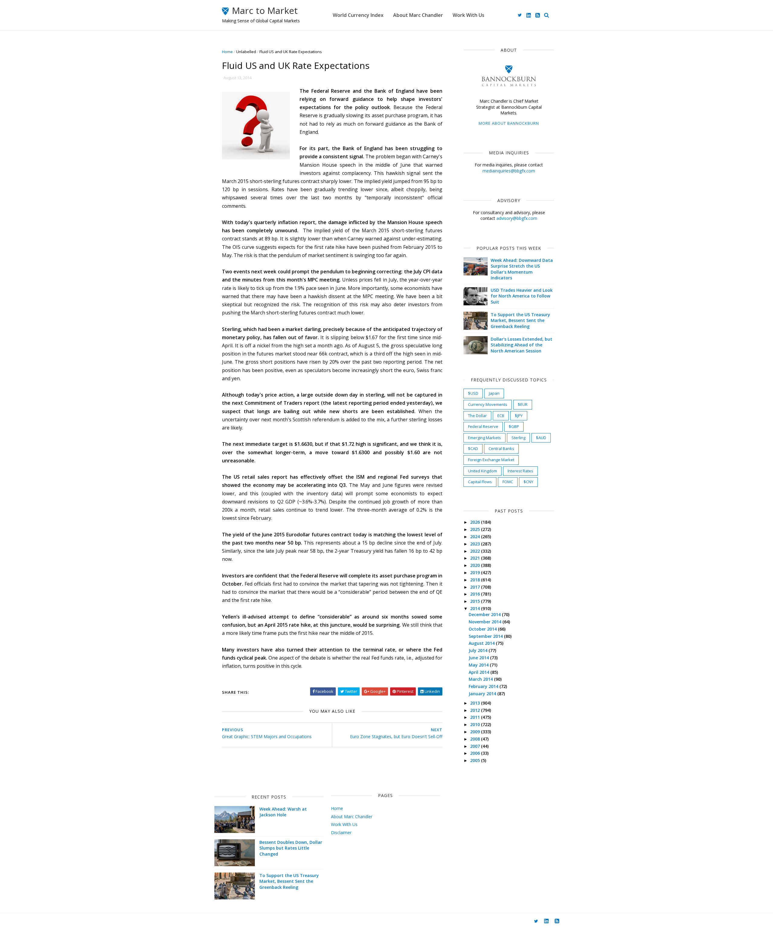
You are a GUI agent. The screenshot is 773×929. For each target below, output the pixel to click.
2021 (475, 558)
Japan (494, 393)
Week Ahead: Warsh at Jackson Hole (283, 812)
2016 (475, 594)
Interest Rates (520, 471)
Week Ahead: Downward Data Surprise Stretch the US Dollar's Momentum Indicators (522, 269)
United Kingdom (482, 471)
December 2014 (485, 614)
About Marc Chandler (418, 15)
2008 (475, 739)
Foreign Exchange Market (491, 459)
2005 (475, 760)
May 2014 (479, 665)
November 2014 (485, 622)
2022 (475, 551)
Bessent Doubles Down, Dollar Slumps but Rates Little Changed (290, 848)
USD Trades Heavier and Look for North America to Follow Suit (522, 296)
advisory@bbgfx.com (516, 218)
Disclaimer (341, 832)
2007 (475, 746)
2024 (475, 536)
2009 (475, 732)
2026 (475, 522)
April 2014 (479, 672)
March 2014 (481, 679)
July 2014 (479, 650)
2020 (475, 565)
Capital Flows (480, 481)
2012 (475, 710)
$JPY (519, 415)
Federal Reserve (483, 426)
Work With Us (468, 15)
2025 (475, 529)
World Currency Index (358, 15)
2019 (475, 572)
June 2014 (479, 658)
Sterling (518, 437)
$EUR (523, 404)
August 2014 (482, 643)
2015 (475, 601)
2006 (475, 753)
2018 (475, 580)
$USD (473, 393)
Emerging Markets (484, 437)
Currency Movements (487, 404)
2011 (475, 717)
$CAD (473, 448)
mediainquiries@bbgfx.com (509, 171)
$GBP (514, 426)
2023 (475, 544)
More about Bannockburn (509, 123)
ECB (500, 415)
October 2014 (483, 629)
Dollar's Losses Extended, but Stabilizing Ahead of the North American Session (521, 345)
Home (227, 51)
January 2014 (483, 693)
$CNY (528, 481)
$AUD (541, 437)
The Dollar (477, 415)
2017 (475, 587)
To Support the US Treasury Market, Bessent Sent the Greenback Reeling (520, 320)
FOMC (507, 481)
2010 (475, 724)
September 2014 (486, 636)
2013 (475, 703)
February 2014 (484, 686)
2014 (475, 608)
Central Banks (501, 448)
